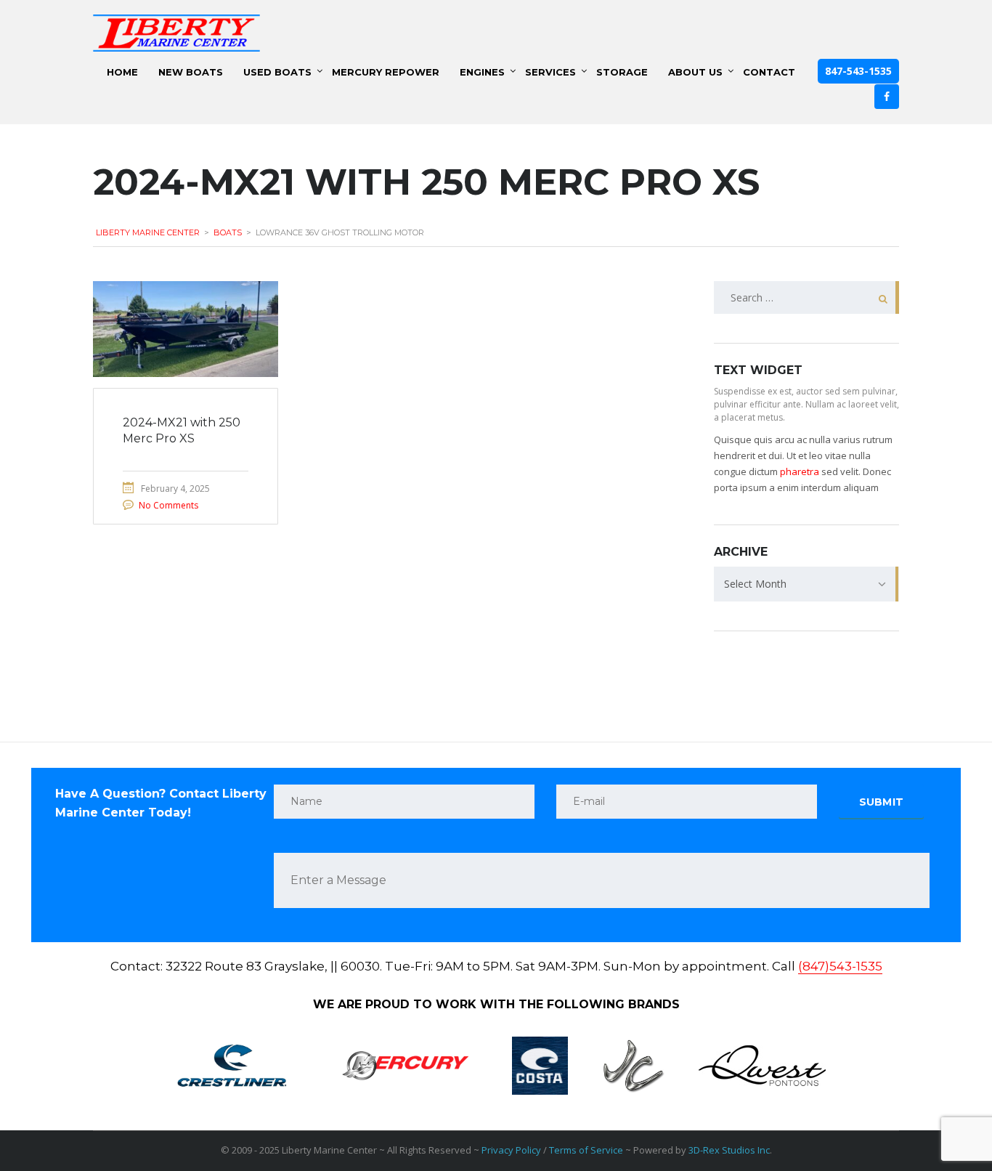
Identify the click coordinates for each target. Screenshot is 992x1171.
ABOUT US (695, 72)
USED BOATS (277, 72)
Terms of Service (586, 1149)
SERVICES (550, 72)
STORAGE (622, 72)
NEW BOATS (190, 72)
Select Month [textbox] (755, 584)
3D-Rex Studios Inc (729, 1149)
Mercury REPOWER (385, 72)
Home (122, 72)
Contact (769, 72)
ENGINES (482, 72)
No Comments (168, 505)
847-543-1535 (858, 71)
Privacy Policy (511, 1149)
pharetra (799, 471)
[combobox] (806, 584)
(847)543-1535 (840, 966)
